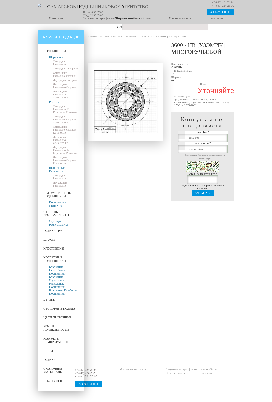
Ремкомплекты (58, 224)
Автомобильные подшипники (57, 194)
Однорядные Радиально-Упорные (64, 74)
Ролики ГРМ (52, 230)
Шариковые (56, 57)
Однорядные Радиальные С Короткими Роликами (65, 109)
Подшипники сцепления (57, 204)
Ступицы (55, 221)
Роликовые (56, 102)
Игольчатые (56, 171)
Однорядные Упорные (65, 68)
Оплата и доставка (181, 18)
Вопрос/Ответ (142, 18)
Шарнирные (57, 167)
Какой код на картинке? (202, 173)
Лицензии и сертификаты (99, 18)
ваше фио (202, 132)
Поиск (118, 27)
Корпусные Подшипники (54, 259)
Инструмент (53, 380)
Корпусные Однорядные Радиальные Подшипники (57, 281)
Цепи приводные (57, 317)
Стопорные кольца (59, 308)
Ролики (49, 359)
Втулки (49, 299)
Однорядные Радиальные (60, 63)
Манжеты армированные (56, 340)
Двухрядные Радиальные (60, 184)
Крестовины (53, 248)
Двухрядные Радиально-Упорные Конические (64, 160)
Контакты (217, 18)
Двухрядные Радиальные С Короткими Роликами (65, 150)
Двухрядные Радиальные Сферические (60, 94)
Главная (92, 36)
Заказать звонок (220, 11)
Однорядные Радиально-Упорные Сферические (64, 119)
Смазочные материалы (53, 370)
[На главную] (39, 5)
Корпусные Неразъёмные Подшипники (57, 270)
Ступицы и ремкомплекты (56, 213)
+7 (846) (86, 369)
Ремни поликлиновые (56, 328)
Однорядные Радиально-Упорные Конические (64, 129)
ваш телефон (202, 143)
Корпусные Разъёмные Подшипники (63, 292)
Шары (48, 350)
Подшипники (54, 50)
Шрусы (49, 239)
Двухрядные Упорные (65, 80)
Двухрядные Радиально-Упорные (64, 86)
